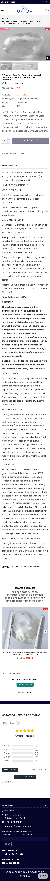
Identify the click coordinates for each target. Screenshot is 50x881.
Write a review (25, 684)
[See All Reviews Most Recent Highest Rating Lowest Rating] (37, 770)
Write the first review (25, 777)
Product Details (9, 166)
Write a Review (10, 770)
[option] (18, 66)
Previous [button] (3, 631)
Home (4, 19)
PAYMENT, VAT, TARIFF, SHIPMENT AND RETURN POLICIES (21, 567)
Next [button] (45, 631)
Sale (47, 29)
